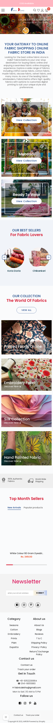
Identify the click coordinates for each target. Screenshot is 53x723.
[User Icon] (42, 10)
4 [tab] (29, 564)
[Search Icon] (34, 10)
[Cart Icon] (46, 10)
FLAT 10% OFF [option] (26, 3)
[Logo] (17, 10)
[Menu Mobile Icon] (3, 10)
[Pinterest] (31, 604)
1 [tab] (9, 564)
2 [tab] (16, 564)
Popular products (33, 507)
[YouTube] (37, 604)
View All (26, 310)
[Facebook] (17, 604)
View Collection (26, 120)
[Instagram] (24, 604)
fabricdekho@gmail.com (28, 687)
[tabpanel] (26, 536)
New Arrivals (14, 507)
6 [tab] (43, 564)
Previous (3, 23)
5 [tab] (36, 564)
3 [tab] (23, 564)
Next (49, 23)
